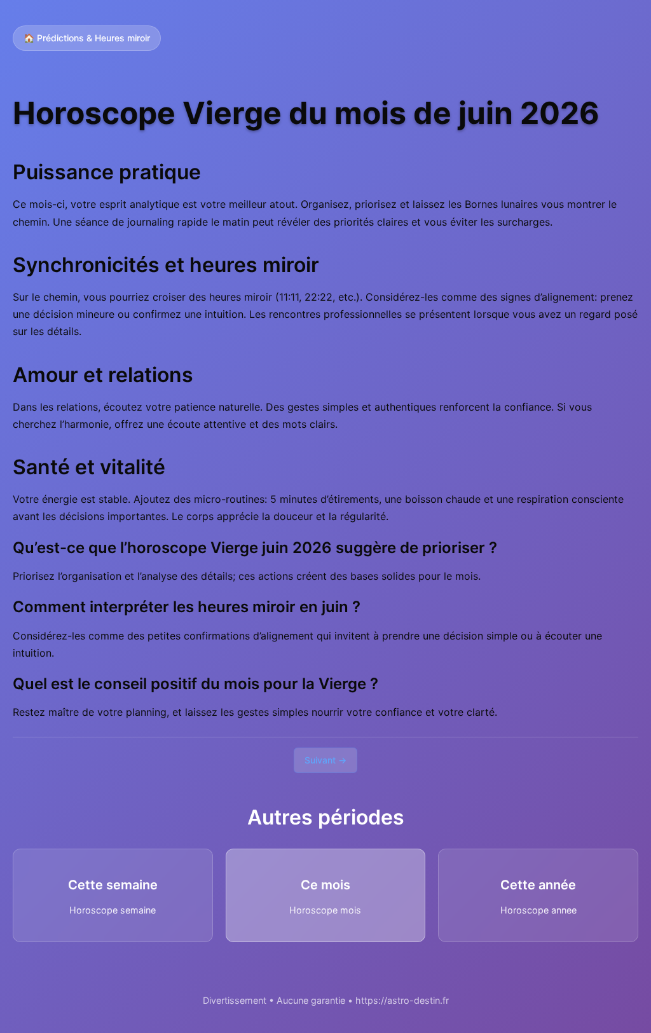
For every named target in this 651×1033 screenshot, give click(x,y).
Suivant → (325, 760)
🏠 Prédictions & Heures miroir (87, 37)
